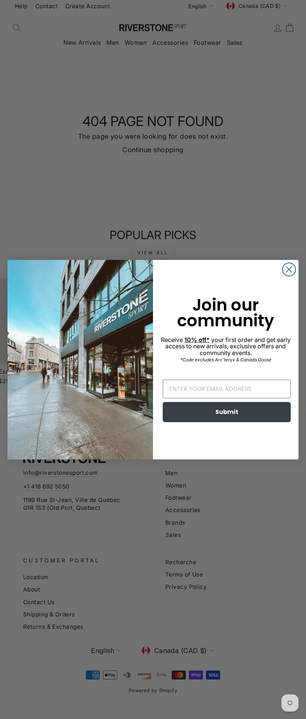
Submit (226, 412)
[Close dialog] (289, 269)
